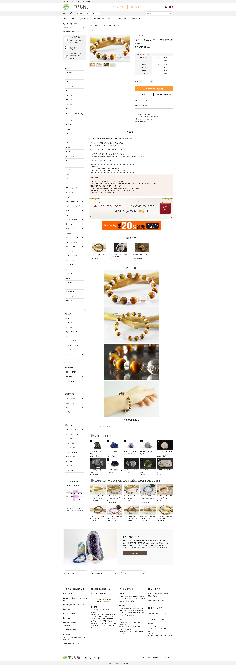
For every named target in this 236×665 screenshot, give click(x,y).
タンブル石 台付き (71, 381)
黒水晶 (68, 147)
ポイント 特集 (70, 443)
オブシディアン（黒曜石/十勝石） (74, 114)
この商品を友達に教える (145, 119)
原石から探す (84, 19)
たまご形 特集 (70, 448)
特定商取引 (156, 657)
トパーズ (68, 210)
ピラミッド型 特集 (71, 452)
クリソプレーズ (70, 156)
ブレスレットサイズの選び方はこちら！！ (100, 161)
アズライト (69, 82)
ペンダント (74, 31)
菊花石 (68, 143)
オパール (68, 109)
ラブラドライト (70, 278)
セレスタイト (69, 192)
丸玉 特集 (69, 439)
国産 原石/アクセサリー (73, 434)
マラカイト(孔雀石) (71, 256)
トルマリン (69, 215)
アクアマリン (69, 73)
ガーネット (69, 129)
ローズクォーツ (70, 292)
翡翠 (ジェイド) (70, 224)
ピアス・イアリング (71, 341)
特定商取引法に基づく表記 (71, 644)
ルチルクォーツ (70, 283)
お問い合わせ (136, 19)
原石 (88, 13)
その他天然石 (70, 301)
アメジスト (69, 95)
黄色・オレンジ (92, 30)
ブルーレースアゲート (72, 237)
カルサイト (69, 138)
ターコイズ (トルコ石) (72, 201)
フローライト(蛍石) (71, 242)
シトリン (68, 170)
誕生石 (79, 31)
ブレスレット (96, 13)
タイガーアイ (92, 29)
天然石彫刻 (69, 376)
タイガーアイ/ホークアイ (73, 206)
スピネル (68, 183)
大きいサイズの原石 (71, 429)
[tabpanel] (110, 48)
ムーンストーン (70, 260)
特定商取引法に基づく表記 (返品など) (149, 116)
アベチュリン (69, 86)
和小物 (68, 354)
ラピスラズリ (69, 274)
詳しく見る (135, 553)
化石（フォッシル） (71, 134)
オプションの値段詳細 (142, 114)
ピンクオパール (70, 228)
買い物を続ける (142, 122)
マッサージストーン (71, 403)
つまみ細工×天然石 (72, 345)
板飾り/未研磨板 (71, 372)
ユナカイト (69, 269)
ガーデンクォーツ (71, 120)
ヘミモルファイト (70, 247)
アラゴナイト (69, 100)
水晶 (113, 168)
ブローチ (68, 350)
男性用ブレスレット (93, 27)
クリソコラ (69, 152)
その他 (68, 412)
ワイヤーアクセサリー (72, 332)
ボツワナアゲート (71, 251)
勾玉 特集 (69, 461)
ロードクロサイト (71, 296)
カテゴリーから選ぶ (68, 19)
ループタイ (68, 31)
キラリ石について (121, 19)
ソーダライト (69, 197)
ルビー (68, 287)
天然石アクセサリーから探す (102, 19)
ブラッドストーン (70, 233)
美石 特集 (69, 466)
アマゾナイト (69, 91)
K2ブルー (68, 165)
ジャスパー (69, 174)
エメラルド (69, 104)
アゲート (68, 77)
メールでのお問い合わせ (157, 614)
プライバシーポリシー (166, 657)
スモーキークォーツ (71, 188)
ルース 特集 (70, 470)
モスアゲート (69, 265)
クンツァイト (69, 161)
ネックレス (69, 336)
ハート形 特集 (70, 457)
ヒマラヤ (79, 13)
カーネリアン (69, 125)
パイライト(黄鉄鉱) (71, 219)
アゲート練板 (69, 407)
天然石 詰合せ (70, 398)
